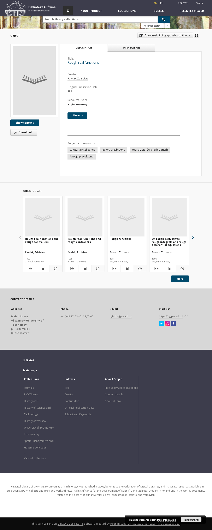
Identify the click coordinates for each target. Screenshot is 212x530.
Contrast (183, 3)
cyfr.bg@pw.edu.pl (121, 316)
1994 (70, 91)
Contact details (114, 394)
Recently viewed (192, 11)
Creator (69, 394)
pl (161, 3)
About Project (91, 11)
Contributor (72, 401)
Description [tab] (84, 47)
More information (166, 519)
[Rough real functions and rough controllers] (42, 217)
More (180, 278)
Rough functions (120, 239)
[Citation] (196, 35)
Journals (29, 388)
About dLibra (113, 401)
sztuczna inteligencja (82, 149)
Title (67, 388)
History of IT (31, 401)
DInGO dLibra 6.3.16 (70, 523)
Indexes (158, 11)
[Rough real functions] (34, 80)
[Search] (164, 19)
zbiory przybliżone (113, 149)
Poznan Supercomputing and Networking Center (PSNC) (145, 523)
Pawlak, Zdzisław (77, 78)
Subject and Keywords (78, 414)
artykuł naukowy (77, 104)
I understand (191, 519)
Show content (25, 122)
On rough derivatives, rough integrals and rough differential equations (169, 241)
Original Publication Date (79, 407)
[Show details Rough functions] (139, 268)
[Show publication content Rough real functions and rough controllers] (42, 268)
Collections (127, 11)
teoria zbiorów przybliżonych (150, 149)
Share (199, 3)
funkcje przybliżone (82, 156)
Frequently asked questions (121, 388)
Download (25, 132)
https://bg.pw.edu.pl (171, 316)
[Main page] (68, 10)
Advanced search (152, 25)
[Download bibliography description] (29, 268)
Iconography (31, 434)
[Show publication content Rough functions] (127, 268)
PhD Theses (31, 394)
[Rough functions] (127, 217)
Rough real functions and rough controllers (42, 240)
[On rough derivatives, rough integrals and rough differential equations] (169, 217)
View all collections (35, 458)
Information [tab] (131, 47)
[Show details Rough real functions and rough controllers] (55, 268)
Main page (30, 370)
